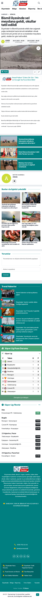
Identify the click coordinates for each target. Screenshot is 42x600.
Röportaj (31, 9)
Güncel (12, 14)
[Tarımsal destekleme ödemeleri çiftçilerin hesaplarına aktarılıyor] (11, 198)
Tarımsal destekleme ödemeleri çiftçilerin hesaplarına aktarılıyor (10, 206)
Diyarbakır (5, 9)
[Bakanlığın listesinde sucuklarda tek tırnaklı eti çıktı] (11, 236)
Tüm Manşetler (29, 571)
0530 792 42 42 (22, 544)
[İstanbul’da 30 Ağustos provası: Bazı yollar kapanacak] (11, 217)
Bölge (14, 9)
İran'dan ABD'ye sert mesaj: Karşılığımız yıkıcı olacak (30, 225)
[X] (17, 556)
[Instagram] (21, 556)
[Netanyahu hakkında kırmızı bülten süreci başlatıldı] (31, 198)
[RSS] (28, 556)
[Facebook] (14, 556)
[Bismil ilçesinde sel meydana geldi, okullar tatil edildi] (21, 57)
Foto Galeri (27, 583)
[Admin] (6, 178)
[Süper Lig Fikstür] (39, 405)
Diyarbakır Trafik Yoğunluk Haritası (28, 567)
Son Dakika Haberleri (11, 575)
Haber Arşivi (28, 575)
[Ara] (39, 3)
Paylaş (6, 71)
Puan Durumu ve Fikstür (12, 571)
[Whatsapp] (24, 556)
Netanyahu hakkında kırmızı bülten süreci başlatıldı (29, 206)
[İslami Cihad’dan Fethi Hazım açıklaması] (31, 236)
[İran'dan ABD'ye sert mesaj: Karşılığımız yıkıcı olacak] (31, 217)
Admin (15, 177)
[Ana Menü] (2, 3)
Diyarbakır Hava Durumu (9, 567)
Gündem (22, 9)
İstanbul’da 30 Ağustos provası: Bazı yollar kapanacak (10, 225)
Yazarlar (37, 583)
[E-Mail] (14, 181)
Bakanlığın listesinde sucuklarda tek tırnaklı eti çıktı (10, 244)
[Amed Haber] (20, 3)
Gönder (6, 275)
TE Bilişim (26, 588)
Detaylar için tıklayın (21, 397)
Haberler (4, 14)
